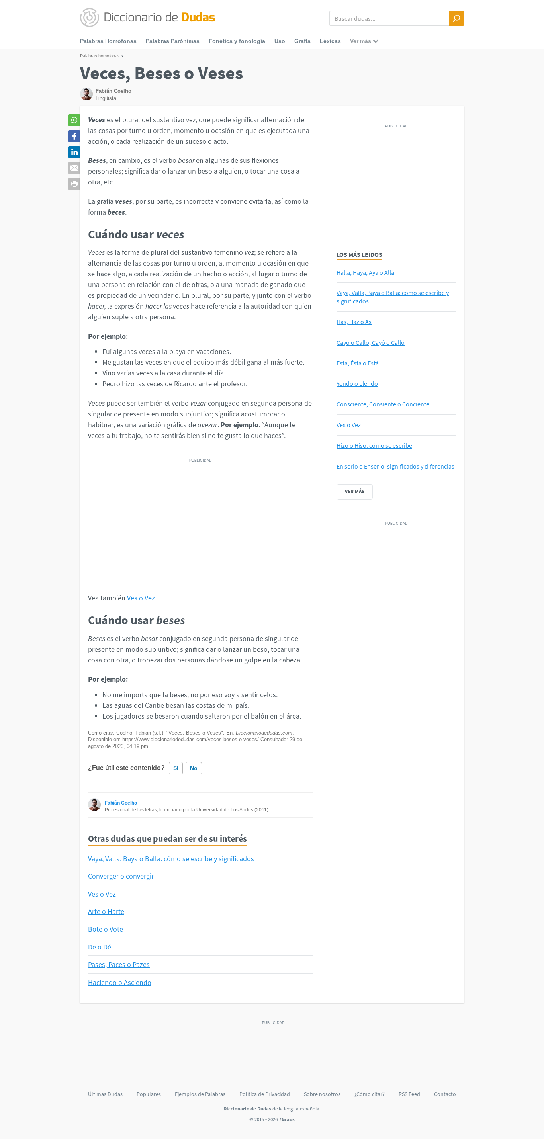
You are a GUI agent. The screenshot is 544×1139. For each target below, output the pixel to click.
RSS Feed (409, 1094)
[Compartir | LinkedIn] (74, 152)
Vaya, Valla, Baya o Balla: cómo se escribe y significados (171, 858)
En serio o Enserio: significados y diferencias (395, 466)
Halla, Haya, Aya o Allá (365, 272)
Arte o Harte (106, 911)
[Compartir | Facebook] (74, 136)
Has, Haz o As (354, 322)
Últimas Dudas (105, 1094)
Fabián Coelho (121, 803)
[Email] (74, 168)
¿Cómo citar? (369, 1094)
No (194, 768)
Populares (149, 1094)
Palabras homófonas (100, 55)
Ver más (354, 491)
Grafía (302, 41)
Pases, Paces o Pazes (119, 964)
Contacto (445, 1094)
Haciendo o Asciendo (119, 982)
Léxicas (330, 41)
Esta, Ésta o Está (358, 363)
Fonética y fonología (237, 41)
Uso (279, 41)
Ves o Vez (141, 597)
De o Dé (99, 946)
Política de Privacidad (264, 1094)
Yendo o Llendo (357, 383)
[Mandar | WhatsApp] (74, 120)
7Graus (287, 1119)
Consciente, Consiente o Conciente (383, 404)
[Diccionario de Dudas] (147, 18)
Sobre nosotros (322, 1094)
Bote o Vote (105, 929)
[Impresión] (74, 184)
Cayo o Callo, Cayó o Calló (371, 342)
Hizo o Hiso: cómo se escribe (374, 445)
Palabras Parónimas (173, 41)
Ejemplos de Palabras (200, 1094)
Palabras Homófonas (108, 41)
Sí (175, 768)
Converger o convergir (121, 876)
